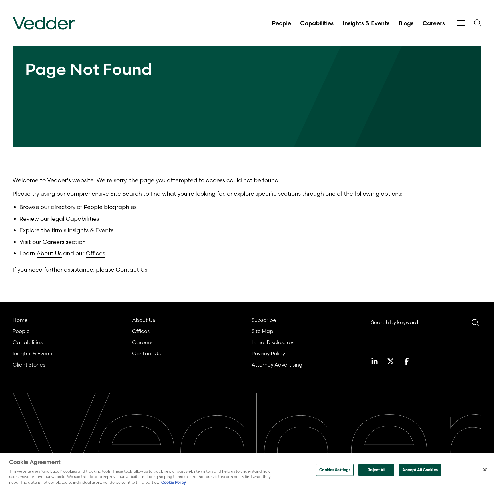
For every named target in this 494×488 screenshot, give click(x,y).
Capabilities (317, 23)
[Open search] (477, 23)
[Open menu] (461, 23)
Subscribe (264, 320)
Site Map (262, 331)
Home (20, 320)
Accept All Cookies (419, 469)
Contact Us (131, 269)
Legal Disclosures (273, 342)
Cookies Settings (334, 469)
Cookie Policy (173, 482)
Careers (434, 23)
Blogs (406, 23)
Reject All (376, 469)
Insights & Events (366, 23)
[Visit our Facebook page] (406, 361)
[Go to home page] (44, 23)
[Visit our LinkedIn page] (374, 361)
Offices (95, 253)
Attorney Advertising (277, 364)
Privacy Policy (268, 353)
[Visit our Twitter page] (390, 361)
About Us (49, 253)
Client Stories (29, 364)
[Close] (485, 469)
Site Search (126, 193)
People (281, 23)
